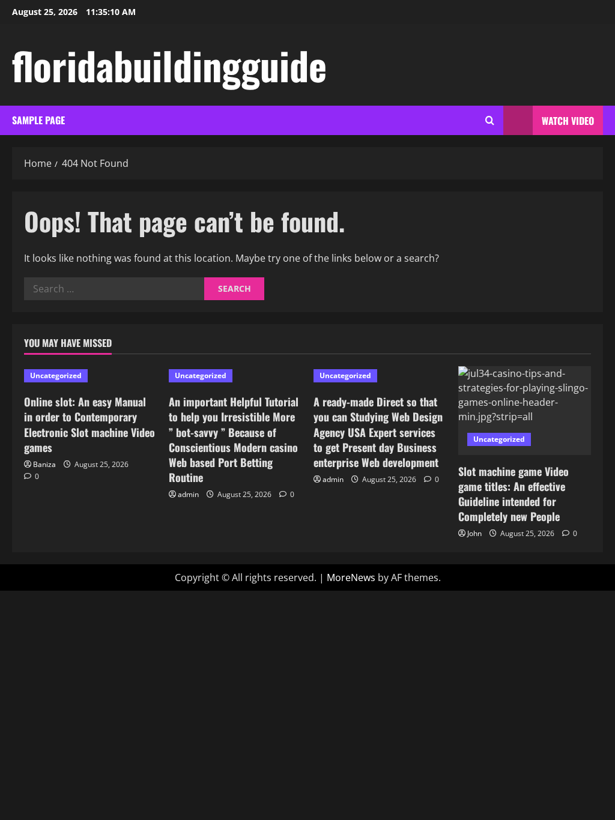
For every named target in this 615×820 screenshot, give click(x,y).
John (474, 533)
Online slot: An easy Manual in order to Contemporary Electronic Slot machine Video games (89, 424)
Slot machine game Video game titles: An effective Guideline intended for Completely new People (513, 494)
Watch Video (568, 120)
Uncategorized (56, 375)
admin (188, 494)
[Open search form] (489, 120)
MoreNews (351, 577)
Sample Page (38, 120)
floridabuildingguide (169, 65)
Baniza (44, 464)
